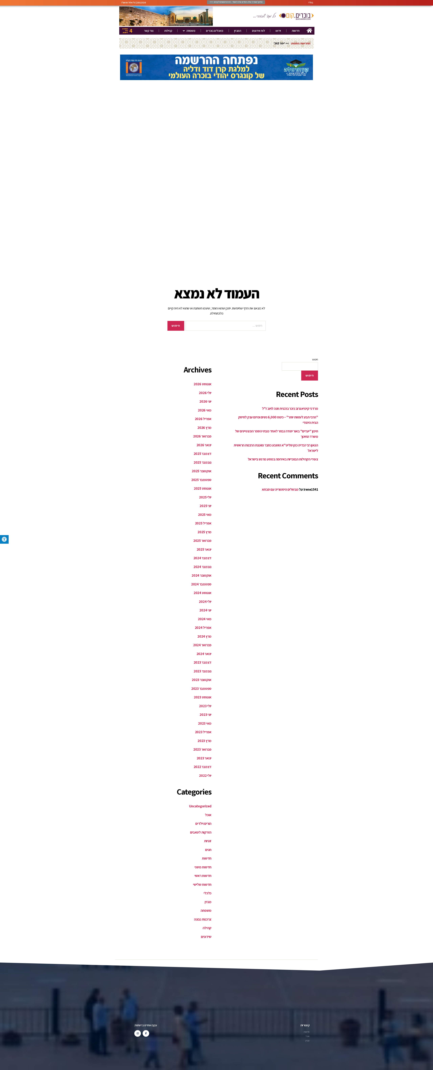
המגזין (237, 31)
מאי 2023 (204, 723)
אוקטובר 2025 (201, 471)
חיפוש (315, 359)
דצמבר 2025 (202, 453)
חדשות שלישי (202, 884)
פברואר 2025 (202, 540)
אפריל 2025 (203, 523)
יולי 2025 (205, 497)
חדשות (296, 31)
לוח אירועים (258, 31)
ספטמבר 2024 (201, 584)
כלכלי (207, 893)
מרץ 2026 (204, 427)
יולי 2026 (205, 393)
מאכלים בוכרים (214, 31)
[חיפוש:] (226, 326)
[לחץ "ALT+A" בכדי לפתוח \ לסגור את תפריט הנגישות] (4, 539)
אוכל (208, 815)
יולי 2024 (205, 601)
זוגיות (207, 841)
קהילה (207, 928)
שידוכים (206, 936)
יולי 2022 (205, 775)
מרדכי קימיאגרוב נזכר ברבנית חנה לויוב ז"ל (290, 408)
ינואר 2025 (204, 549)
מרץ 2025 (204, 532)
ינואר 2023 (204, 758)
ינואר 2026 (204, 445)
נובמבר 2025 (202, 462)
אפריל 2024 (203, 627)
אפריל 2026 (203, 419)
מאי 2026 (204, 410)
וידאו (278, 31)
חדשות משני (203, 867)
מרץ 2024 (204, 636)
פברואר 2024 (202, 645)
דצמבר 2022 (202, 766)
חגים (208, 849)
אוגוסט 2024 (202, 592)
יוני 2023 (205, 714)
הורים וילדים (203, 823)
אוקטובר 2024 (201, 575)
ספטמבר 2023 (201, 688)
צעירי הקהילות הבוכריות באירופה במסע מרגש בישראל (283, 459)
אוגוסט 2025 (202, 488)
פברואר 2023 (202, 749)
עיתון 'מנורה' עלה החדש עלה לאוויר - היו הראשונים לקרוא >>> (236, 1)
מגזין (208, 902)
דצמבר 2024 (202, 558)
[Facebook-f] (146, 1033)
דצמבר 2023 (202, 662)
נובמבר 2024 (202, 566)
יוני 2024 (205, 610)
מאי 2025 (204, 514)
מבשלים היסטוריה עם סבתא (280, 489)
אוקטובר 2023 (201, 679)
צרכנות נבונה (202, 919)
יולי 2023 (205, 706)
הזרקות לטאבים (201, 832)
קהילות (168, 31)
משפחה (190, 31)
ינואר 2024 (204, 653)
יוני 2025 (205, 505)
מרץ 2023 (204, 740)
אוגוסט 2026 (202, 384)
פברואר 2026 (202, 436)
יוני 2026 (205, 401)
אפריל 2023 (203, 732)
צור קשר (148, 31)
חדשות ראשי (203, 875)
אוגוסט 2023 (202, 697)
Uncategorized (200, 806)
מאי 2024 (204, 619)
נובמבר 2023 (202, 671)
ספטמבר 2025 (201, 479)
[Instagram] (137, 1033)
